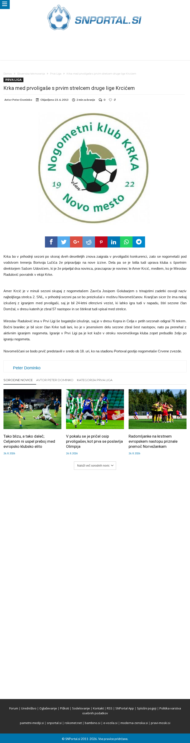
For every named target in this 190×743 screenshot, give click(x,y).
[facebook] (51, 242)
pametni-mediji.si (32, 723)
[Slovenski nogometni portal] (95, 4)
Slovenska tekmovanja (31, 73)
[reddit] (88, 242)
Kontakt (98, 708)
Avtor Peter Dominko (54, 380)
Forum (13, 708)
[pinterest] (101, 242)
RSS (109, 708)
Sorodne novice (18, 380)
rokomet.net (73, 723)
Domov (7, 73)
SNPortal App (124, 708)
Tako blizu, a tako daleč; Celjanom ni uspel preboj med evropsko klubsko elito (29, 441)
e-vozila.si (110, 723)
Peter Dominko (22, 99)
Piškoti (64, 708)
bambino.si (92, 723)
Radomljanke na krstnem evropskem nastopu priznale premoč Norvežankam (153, 441)
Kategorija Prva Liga (94, 380)
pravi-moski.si (160, 723)
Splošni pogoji (146, 708)
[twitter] (63, 242)
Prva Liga (55, 73)
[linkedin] (114, 242)
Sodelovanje (81, 708)
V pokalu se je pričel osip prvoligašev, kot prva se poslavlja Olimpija (94, 441)
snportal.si (54, 723)
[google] (76, 242)
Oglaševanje (48, 708)
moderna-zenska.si (134, 723)
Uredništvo (28, 708)
